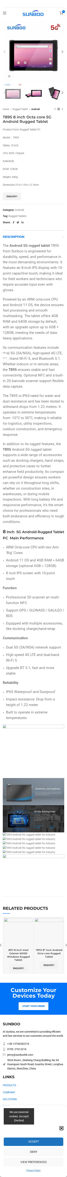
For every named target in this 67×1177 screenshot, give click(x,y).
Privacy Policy (33, 1170)
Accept (33, 1141)
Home (6, 109)
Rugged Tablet (20, 109)
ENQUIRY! (12, 196)
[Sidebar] (4, 357)
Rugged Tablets (17, 216)
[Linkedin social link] (22, 222)
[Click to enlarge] (9, 76)
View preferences (33, 1162)
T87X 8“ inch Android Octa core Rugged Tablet (49, 953)
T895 (13, 370)
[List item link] (33, 1044)
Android (35, 109)
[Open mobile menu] (4, 13)
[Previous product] (55, 109)
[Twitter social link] (17, 222)
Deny (33, 1152)
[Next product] (62, 109)
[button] (61, 1128)
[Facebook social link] (13, 222)
